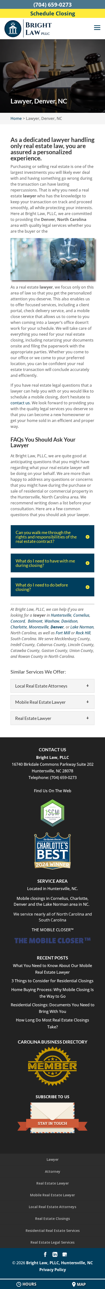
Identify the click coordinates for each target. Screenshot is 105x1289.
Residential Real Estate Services (53, 1230)
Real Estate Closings (52, 1218)
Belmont (35, 621)
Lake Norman (82, 627)
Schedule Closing (52, 13)
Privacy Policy (52, 1269)
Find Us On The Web (52, 790)
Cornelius (81, 615)
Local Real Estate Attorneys (52, 1206)
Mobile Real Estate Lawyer (52, 1195)
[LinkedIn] (54, 1255)
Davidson (69, 621)
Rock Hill (83, 633)
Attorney (52, 1171)
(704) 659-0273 (52, 4)
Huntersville (61, 615)
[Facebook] (45, 1255)
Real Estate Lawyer (52, 1183)
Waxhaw (51, 621)
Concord (17, 621)
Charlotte (18, 627)
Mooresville (39, 627)
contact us (20, 403)
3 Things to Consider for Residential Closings (52, 980)
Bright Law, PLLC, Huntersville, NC (59, 1262)
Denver (57, 627)
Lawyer (53, 1159)
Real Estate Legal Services (52, 1242)
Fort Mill (63, 633)
